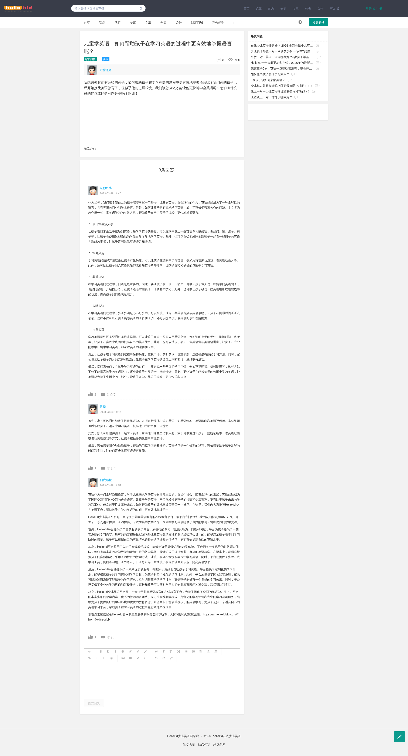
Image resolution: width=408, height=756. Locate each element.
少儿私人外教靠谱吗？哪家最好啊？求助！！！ (282, 85)
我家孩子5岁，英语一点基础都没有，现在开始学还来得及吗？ (282, 68)
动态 (271, 8)
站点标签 (204, 744)
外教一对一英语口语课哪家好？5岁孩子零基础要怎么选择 (282, 57)
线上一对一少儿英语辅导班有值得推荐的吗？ (280, 91)
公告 (320, 8)
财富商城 (197, 22)
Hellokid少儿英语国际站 (183, 736)
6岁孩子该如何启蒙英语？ (268, 80)
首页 (246, 8)
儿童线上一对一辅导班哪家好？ (271, 97)
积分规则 (218, 22)
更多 (333, 8)
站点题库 (219, 744)
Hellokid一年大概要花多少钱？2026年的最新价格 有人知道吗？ (282, 62)
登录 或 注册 (374, 8)
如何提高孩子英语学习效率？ (270, 74)
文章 (296, 8)
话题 (259, 8)
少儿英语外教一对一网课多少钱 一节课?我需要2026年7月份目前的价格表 (282, 51)
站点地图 (189, 744)
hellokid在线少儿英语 (227, 736)
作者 (308, 8)
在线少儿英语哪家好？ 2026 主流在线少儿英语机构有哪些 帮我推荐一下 (282, 45)
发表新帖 (318, 22)
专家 (283, 8)
